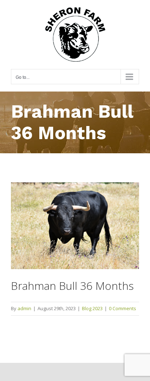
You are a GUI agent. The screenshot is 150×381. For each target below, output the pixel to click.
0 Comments (122, 308)
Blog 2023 (92, 308)
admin (24, 308)
